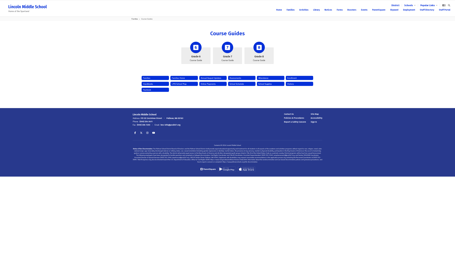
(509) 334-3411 (145, 121)
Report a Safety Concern (295, 122)
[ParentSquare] (208, 169)
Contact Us (289, 114)
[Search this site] (449, 5)
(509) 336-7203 (143, 125)
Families (135, 19)
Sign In (314, 122)
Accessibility (316, 118)
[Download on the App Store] (246, 169)
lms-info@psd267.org (170, 125)
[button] (410, 5)
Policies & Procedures (294, 118)
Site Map (315, 114)
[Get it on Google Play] (227, 169)
